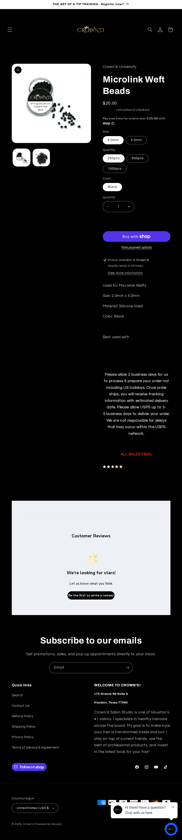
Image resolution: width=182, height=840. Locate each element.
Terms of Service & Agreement (35, 747)
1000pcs (115, 168)
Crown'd (28, 824)
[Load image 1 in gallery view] (21, 157)
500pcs (138, 158)
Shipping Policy (24, 726)
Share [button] (112, 478)
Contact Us (21, 705)
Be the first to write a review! (91, 595)
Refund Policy (22, 716)
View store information (125, 273)
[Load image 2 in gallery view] (41, 157)
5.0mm (136, 140)
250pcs (114, 158)
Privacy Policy (23, 737)
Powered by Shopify (48, 824)
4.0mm (113, 140)
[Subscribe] (128, 667)
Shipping (109, 110)
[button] (10, 30)
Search (17, 695)
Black (112, 187)
